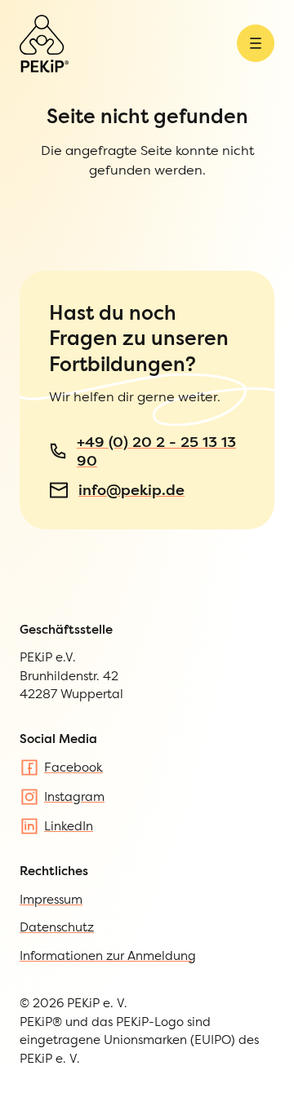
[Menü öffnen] (255, 43)
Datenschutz (57, 927)
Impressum (51, 899)
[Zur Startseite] (44, 43)
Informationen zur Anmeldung (108, 955)
